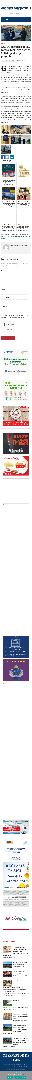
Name (3, 289)
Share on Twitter (7, 157)
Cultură (25, 1064)
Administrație (8, 1064)
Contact (9, 1069)
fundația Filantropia (19, 234)
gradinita (11, 236)
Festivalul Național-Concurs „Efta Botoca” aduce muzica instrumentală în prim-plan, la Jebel (15, 951)
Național (17, 1067)
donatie (7, 234)
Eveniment (17, 1064)
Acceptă (10, 1077)
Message (4, 271)
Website (4, 307)
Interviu (10, 1067)
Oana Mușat (22, 60)
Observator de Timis (16, 1057)
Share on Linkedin (12, 157)
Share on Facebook (3, 157)
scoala (3, 239)
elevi (11, 234)
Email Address (6, 298)
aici (23, 1074)
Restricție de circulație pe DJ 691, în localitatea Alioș (20, 1016)
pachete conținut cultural (22, 236)
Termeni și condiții (19, 1069)
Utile (27, 1067)
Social (3, 44)
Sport (23, 1067)
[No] (30, 1075)
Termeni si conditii (20, 1077)
